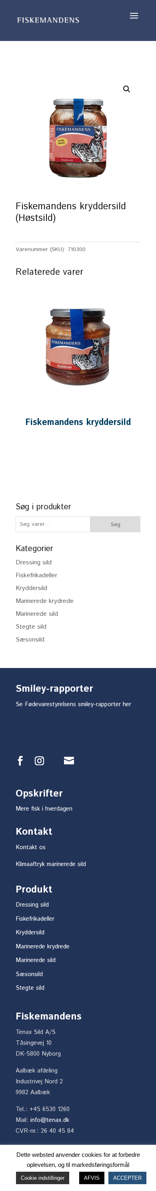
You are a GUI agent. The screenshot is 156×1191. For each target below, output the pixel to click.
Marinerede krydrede (45, 601)
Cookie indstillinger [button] (42, 1178)
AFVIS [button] (92, 1178)
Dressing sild (34, 562)
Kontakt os (31, 847)
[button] (127, 89)
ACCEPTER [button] (127, 1178)
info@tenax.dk (49, 1120)
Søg (115, 525)
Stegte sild (31, 626)
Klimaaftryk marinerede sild (51, 864)
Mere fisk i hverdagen (44, 809)
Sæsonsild (30, 639)
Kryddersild (31, 588)
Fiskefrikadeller (36, 575)
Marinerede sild (37, 614)
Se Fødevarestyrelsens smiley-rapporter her (73, 704)
